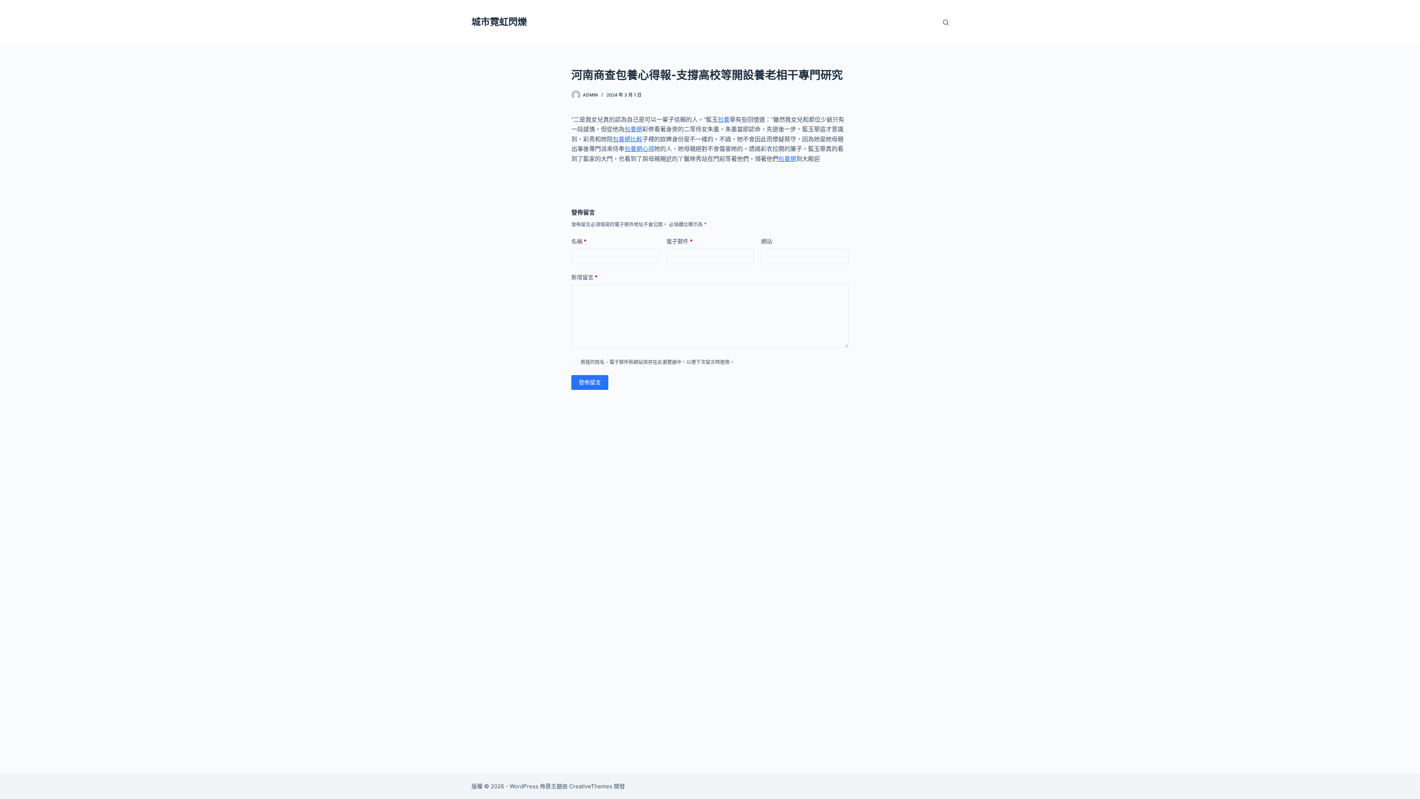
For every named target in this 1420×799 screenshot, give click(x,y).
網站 (766, 241)
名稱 (578, 241)
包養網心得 (639, 148)
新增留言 (584, 277)
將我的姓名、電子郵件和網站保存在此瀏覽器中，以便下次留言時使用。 (657, 362)
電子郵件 (679, 241)
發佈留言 (590, 382)
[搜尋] (946, 22)
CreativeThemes (590, 786)
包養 (724, 119)
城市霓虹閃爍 (499, 21)
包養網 (633, 129)
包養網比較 (627, 139)
